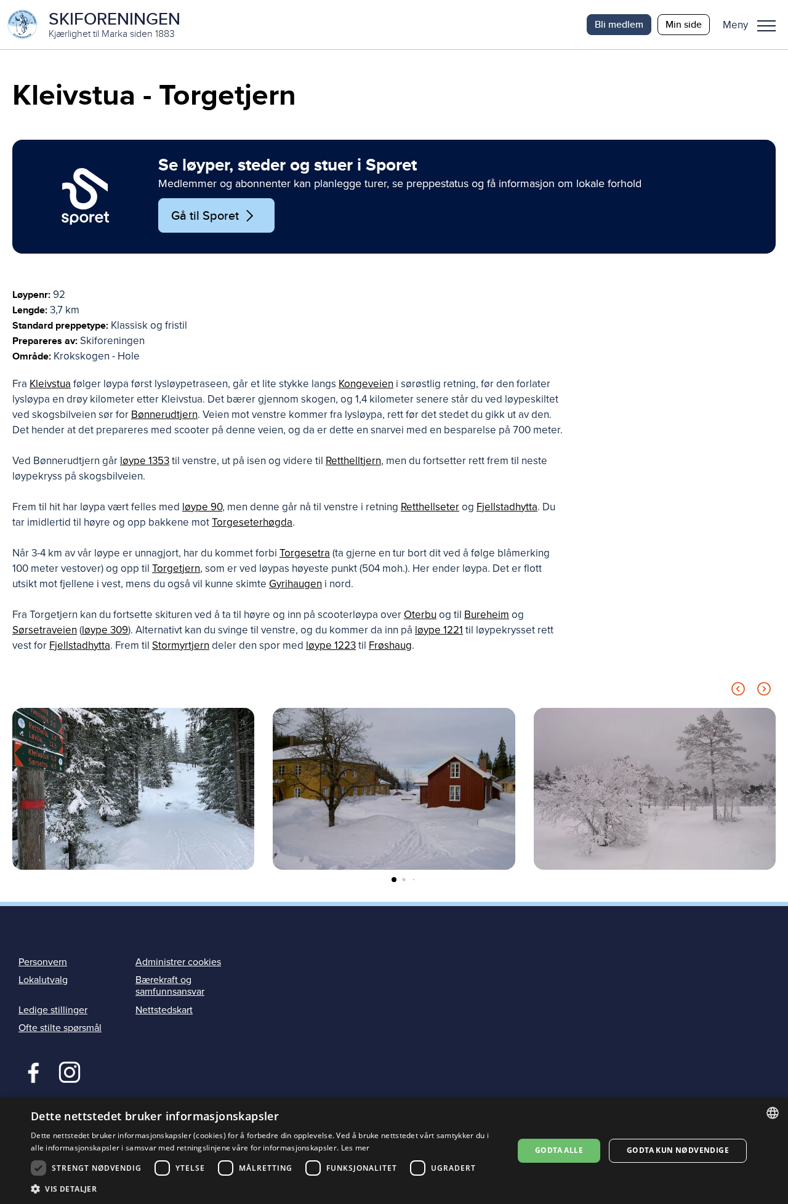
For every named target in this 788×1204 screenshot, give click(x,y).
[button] (754, 24)
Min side (683, 24)
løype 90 (202, 506)
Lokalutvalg (43, 980)
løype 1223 (331, 645)
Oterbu (420, 614)
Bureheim (486, 614)
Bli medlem (619, 24)
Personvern (42, 962)
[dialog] (394, 1151)
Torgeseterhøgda (252, 522)
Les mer (355, 1147)
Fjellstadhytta (506, 506)
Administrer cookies (178, 962)
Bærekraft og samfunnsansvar (169, 986)
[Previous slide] (738, 691)
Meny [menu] (766, 24)
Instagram (69, 1071)
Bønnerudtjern (164, 414)
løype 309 (105, 630)
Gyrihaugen (295, 583)
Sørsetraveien (44, 630)
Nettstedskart (164, 1010)
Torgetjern (176, 568)
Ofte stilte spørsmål (60, 1028)
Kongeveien (366, 383)
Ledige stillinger (52, 1010)
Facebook (30, 1071)
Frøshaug (390, 645)
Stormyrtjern (180, 645)
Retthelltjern (353, 460)
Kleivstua (50, 383)
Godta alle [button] (559, 1150)
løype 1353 (144, 460)
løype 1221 (439, 630)
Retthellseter (430, 506)
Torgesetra (304, 553)
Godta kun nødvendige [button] (678, 1150)
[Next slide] (764, 691)
